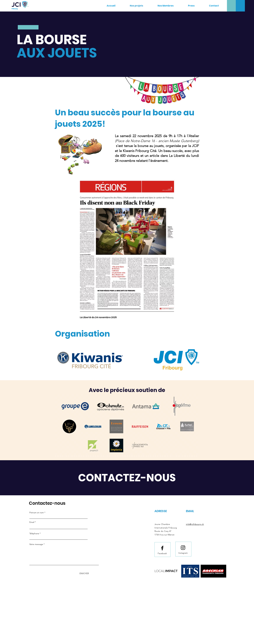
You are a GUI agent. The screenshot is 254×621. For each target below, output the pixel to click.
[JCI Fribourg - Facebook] (162, 548)
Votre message (36, 544)
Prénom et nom (36, 513)
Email (31, 522)
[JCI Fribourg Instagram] (183, 548)
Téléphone (34, 533)
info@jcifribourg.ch (195, 524)
